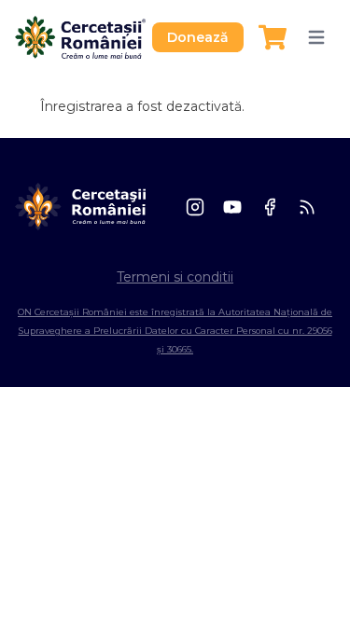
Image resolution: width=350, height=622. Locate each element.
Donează (198, 37)
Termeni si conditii (175, 277)
